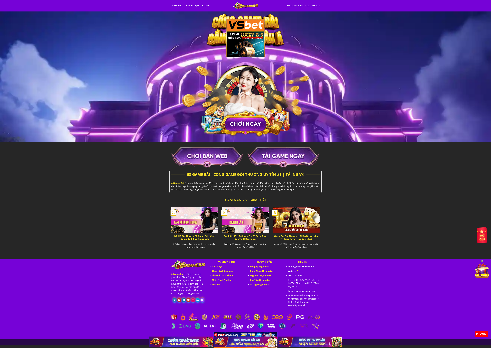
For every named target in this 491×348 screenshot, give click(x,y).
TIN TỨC (316, 5)
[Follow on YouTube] (188, 300)
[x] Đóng (481, 333)
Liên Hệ (216, 284)
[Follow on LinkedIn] (184, 300)
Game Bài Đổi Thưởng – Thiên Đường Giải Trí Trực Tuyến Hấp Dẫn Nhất (296, 237)
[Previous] (171, 231)
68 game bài (177, 274)
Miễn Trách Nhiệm (221, 280)
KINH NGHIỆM (192, 5)
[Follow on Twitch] (202, 300)
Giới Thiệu (217, 266)
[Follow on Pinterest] (179, 300)
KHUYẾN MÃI (304, 5)
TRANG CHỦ (176, 5)
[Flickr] (193, 300)
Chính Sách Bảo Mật (222, 271)
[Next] (320, 231)
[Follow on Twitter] (174, 300)
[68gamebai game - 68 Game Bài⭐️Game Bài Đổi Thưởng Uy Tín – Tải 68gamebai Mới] (245, 5)
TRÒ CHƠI (205, 5)
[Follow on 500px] (198, 300)
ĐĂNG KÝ (291, 5)
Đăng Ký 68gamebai (260, 266)
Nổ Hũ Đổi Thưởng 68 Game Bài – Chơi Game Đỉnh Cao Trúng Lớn (194, 237)
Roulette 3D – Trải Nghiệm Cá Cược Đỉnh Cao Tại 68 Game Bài (245, 237)
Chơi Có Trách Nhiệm (222, 275)
